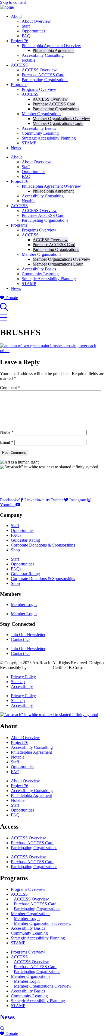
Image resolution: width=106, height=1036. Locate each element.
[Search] (4, 308)
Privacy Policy (23, 676)
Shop (15, 550)
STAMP (29, 143)
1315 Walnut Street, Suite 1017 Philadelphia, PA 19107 (27, 478)
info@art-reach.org (16, 486)
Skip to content (13, 2)
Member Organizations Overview (61, 118)
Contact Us (20, 639)
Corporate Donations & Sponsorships (43, 545)
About (16, 16)
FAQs (16, 535)
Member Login (24, 604)
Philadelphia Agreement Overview (51, 45)
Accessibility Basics (39, 128)
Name (7, 432)
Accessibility (22, 686)
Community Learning (40, 133)
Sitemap (18, 681)
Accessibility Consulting (43, 55)
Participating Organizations (45, 79)
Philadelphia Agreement (53, 50)
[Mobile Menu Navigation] (3, 319)
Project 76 (19, 40)
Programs (19, 84)
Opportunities (33, 31)
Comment (10, 387)
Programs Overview (39, 89)
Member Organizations (41, 113)
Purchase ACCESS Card (43, 74)
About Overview (36, 21)
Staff (26, 26)
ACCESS (19, 65)
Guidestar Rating (25, 540)
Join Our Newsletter (28, 634)
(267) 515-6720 (13, 490)
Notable (28, 60)
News (16, 147)
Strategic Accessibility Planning (49, 138)
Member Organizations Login (58, 123)
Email (6, 442)
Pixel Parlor (38, 667)
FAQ (26, 36)
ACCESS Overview (39, 70)
